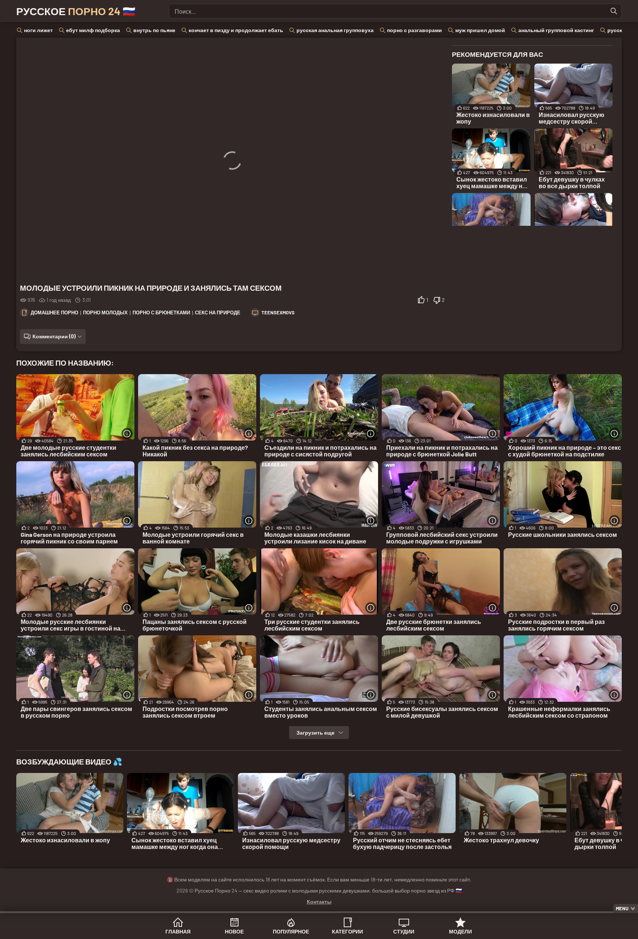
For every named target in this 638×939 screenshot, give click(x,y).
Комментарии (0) (54, 336)
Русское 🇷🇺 (76, 11)
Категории (347, 931)
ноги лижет (38, 30)
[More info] (127, 433)
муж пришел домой (480, 30)
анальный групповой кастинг (556, 30)
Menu (622, 908)
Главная (178, 931)
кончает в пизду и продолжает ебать (236, 30)
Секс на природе (217, 312)
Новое (234, 931)
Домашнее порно (54, 312)
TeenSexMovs (278, 312)
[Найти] (614, 11)
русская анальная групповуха (335, 30)
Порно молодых (105, 312)
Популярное (291, 931)
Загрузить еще (315, 732)
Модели (460, 931)
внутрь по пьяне (154, 30)
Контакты (319, 901)
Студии (403, 931)
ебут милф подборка (93, 30)
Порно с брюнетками (161, 312)
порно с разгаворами (414, 30)
